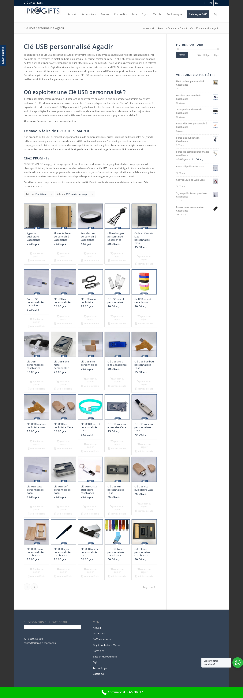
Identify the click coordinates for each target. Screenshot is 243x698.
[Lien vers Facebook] (205, 3)
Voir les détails (37, 260)
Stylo (96, 662)
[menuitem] (72, 14)
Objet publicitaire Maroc (106, 645)
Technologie (100, 668)
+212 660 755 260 (33, 638)
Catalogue (99, 673)
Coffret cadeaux (102, 639)
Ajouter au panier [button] (37, 255)
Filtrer (182, 54)
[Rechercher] (215, 14)
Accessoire (99, 633)
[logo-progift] (42, 14)
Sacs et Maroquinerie (105, 656)
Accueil (97, 627)
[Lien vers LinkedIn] (216, 3)
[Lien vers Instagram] (210, 3)
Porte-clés (98, 651)
